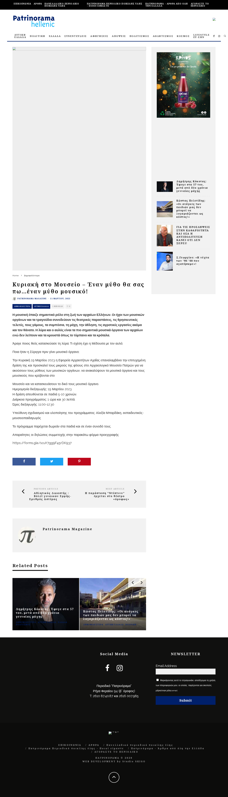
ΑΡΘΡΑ (38, 3)
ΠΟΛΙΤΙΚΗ (37, 36)
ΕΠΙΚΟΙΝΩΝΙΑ (22, 3)
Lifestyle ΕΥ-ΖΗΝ (201, 36)
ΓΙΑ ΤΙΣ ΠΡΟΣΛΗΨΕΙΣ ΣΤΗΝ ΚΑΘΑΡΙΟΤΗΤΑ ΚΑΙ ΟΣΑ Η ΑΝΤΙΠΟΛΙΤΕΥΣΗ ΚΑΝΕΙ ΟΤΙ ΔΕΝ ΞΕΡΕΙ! (193, 235)
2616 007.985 (129, 696)
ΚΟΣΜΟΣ (183, 36)
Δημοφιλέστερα (22, 306)
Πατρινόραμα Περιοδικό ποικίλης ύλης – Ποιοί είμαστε (114, 4)
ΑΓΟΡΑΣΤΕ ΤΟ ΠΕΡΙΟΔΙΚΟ (200, 4)
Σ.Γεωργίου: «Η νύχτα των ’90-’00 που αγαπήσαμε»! (192, 261)
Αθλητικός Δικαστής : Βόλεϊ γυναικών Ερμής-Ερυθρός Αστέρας (50, 496)
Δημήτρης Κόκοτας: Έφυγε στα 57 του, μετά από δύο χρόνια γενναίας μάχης (192, 186)
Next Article (115, 489)
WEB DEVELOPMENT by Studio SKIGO (114, 761)
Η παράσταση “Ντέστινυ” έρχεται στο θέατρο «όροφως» (107, 496)
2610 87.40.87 (103, 696)
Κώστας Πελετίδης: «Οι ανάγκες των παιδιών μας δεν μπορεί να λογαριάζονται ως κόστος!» (191, 208)
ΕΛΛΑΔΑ (55, 36)
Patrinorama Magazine (32, 298)
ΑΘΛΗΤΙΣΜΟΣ (163, 36)
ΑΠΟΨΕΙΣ (119, 36)
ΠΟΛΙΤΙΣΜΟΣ (139, 36)
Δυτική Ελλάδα (41, 306)
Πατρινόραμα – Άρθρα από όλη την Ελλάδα (166, 4)
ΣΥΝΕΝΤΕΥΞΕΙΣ (75, 36)
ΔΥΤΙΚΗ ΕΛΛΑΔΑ (20, 36)
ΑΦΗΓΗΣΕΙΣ (99, 36)
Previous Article (46, 489)
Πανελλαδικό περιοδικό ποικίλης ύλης (62, 4)
